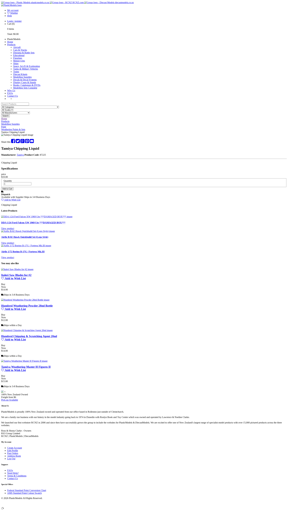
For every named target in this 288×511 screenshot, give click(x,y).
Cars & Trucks (20, 50)
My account (12, 10)
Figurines (17, 58)
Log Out (11, 458)
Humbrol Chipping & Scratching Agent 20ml (29, 336)
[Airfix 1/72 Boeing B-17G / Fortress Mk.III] (26, 245)
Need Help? (13, 473)
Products (11, 44)
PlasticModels (13, 39)
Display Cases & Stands (24, 82)
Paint (3, 126)
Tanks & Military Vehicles (25, 69)
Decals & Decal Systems (25, 79)
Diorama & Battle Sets (23, 52)
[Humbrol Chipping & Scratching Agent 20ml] (27, 330)
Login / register (14, 21)
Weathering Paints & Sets (13, 129)
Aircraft (17, 47)
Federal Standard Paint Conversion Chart (26, 490)
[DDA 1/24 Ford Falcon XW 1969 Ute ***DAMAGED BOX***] (36, 216)
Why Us (11, 90)
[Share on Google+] (22, 142)
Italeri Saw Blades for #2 (16, 275)
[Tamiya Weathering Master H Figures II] (24, 361)
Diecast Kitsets (20, 74)
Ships (15, 63)
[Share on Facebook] (13, 142)
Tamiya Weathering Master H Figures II (26, 366)
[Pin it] (27, 142)
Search (5, 116)
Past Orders (12, 453)
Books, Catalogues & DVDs (26, 85)
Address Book (14, 456)
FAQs (10, 93)
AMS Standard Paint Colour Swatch (24, 493)
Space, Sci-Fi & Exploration (26, 66)
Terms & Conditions (16, 475)
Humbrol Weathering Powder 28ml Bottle (27, 305)
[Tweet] (18, 142)
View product (7, 228)
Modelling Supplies (22, 77)
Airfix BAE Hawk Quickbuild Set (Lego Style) (24, 237)
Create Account (14, 448)
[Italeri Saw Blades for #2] (17, 269)
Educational (18, 55)
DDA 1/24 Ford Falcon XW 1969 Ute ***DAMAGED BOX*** (33, 222)
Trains (16, 71)
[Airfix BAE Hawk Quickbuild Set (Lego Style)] (28, 231)
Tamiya (20, 155)
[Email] (32, 142)
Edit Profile (12, 450)
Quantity (8, 181)
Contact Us (12, 96)
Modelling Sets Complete (25, 88)
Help (9, 15)
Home (10, 42)
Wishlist (14, 13)
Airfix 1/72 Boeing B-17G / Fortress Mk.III (23, 251)
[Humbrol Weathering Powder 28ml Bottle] (25, 300)
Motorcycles (19, 60)
